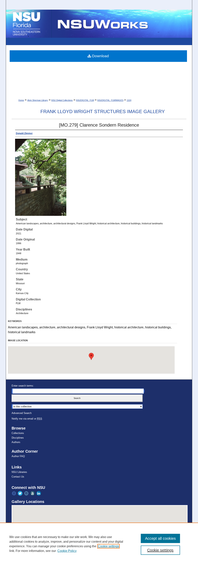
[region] (99, 544)
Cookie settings (108, 546)
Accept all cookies (160, 538)
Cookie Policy (67, 550)
